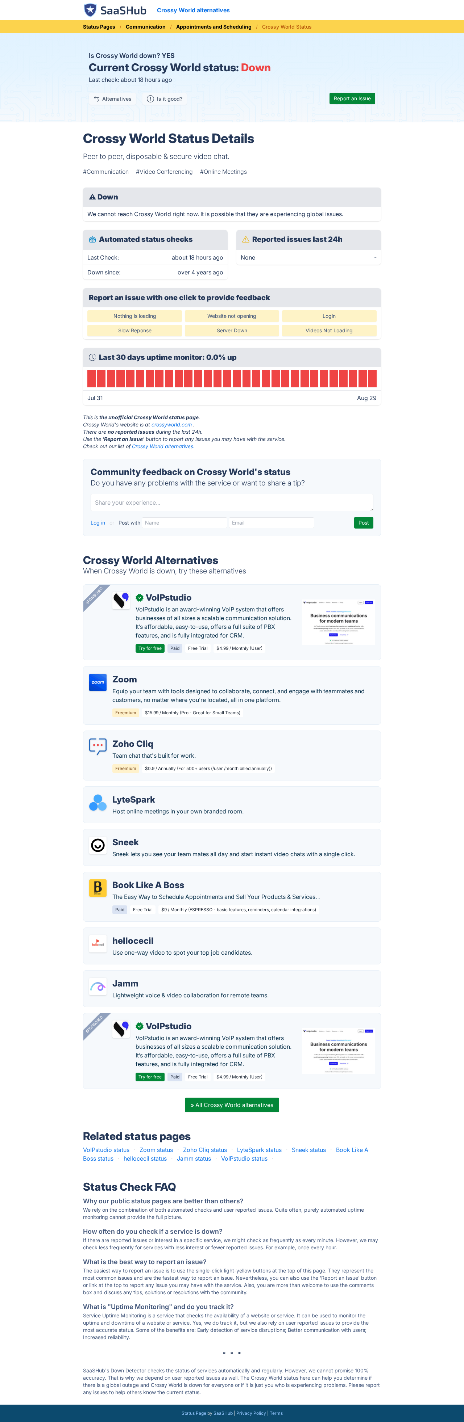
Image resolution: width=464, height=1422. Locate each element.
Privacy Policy (251, 1413)
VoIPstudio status (106, 1149)
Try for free (150, 648)
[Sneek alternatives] (98, 845)
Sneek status (309, 1149)
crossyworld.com (172, 424)
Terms (276, 1413)
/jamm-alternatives (114, 975)
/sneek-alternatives (115, 833)
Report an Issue (352, 98)
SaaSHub (223, 1413)
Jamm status (194, 1158)
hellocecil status (145, 1158)
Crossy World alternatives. (163, 446)
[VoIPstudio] (121, 600)
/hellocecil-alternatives (120, 932)
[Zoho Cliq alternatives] (98, 747)
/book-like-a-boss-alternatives (130, 876)
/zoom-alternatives (115, 670)
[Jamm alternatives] (98, 986)
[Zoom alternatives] (98, 682)
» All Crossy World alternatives (232, 1104)
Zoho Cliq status (205, 1149)
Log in (99, 522)
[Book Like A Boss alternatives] (98, 888)
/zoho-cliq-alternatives (120, 735)
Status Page (194, 1413)
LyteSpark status (259, 1149)
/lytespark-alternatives (119, 791)
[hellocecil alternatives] (98, 943)
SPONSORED (94, 595)
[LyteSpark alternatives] (98, 802)
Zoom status (156, 1149)
